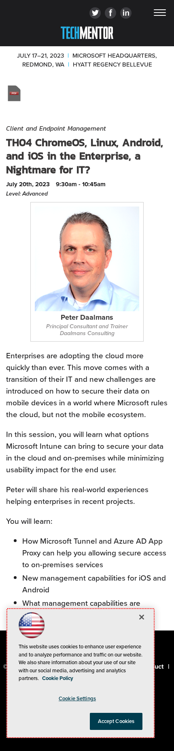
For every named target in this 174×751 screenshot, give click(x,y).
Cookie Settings (77, 698)
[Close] (142, 617)
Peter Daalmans (87, 318)
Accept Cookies (116, 721)
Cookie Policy (57, 678)
